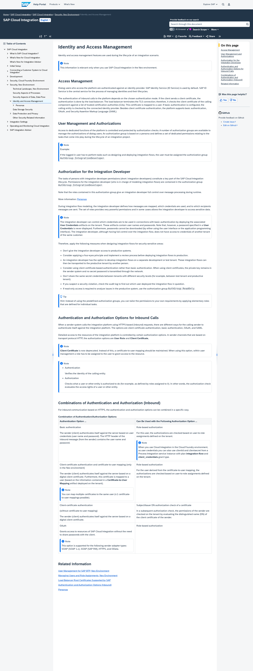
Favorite (181, 36)
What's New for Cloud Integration (25, 57)
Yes (223, 100)
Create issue (229, 122)
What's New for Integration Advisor (25, 62)
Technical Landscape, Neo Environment (31, 89)
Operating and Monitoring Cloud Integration (29, 126)
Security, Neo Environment (67, 14)
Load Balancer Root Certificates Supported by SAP (84, 580)
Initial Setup (15, 66)
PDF (167, 36)
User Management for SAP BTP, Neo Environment (83, 571)
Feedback (195, 36)
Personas (20, 105)
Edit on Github (229, 125)
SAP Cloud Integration (21, 14)
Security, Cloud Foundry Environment (27, 80)
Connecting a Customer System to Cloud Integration (28, 71)
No (233, 100)
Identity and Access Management (28, 101)
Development (16, 76)
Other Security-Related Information (29, 117)
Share (210, 36)
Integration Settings (18, 122)
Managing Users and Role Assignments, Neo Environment (87, 575)
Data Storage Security (23, 109)
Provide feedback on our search (184, 20)
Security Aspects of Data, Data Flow (29, 97)
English (44, 20)
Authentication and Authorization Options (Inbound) (85, 585)
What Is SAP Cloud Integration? (24, 53)
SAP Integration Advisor (20, 130)
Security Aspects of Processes (26, 93)
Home (6, 14)
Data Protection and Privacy (25, 113)
